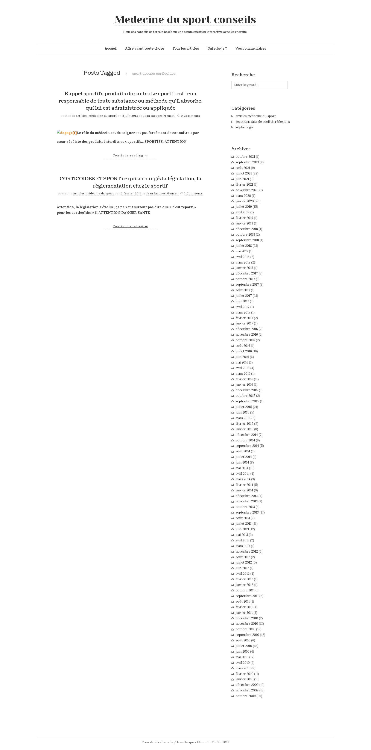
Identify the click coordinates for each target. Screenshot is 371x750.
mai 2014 (242, 468)
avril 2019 (242, 212)
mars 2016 (243, 374)
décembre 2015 (247, 390)
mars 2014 (243, 479)
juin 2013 (242, 529)
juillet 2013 (244, 524)
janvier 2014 (244, 490)
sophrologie (245, 127)
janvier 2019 (244, 223)
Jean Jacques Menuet (159, 116)
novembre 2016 (247, 334)
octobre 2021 (245, 157)
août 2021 (243, 168)
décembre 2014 (247, 435)
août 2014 (243, 451)
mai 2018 (242, 251)
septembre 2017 (247, 284)
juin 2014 (242, 462)
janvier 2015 (244, 429)
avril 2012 (242, 574)
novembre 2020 (247, 190)
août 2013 (243, 518)
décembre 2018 (247, 229)
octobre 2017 (245, 279)
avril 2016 (242, 368)
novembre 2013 (247, 501)
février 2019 (244, 218)
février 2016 (244, 379)
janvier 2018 (244, 268)
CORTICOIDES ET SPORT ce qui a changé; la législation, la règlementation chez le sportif (130, 182)
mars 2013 (243, 546)
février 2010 (244, 674)
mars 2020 (243, 196)
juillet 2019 (244, 207)
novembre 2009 (247, 690)
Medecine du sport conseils (185, 20)
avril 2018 (242, 257)
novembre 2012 (247, 551)
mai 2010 (242, 657)
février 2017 (244, 318)
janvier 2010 (244, 679)
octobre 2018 (245, 234)
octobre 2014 (245, 440)
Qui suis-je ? (217, 48)
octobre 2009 (246, 696)
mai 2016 (242, 362)
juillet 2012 (244, 562)
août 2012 (243, 557)
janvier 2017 (244, 323)
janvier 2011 (244, 613)
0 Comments (190, 116)
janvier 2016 (244, 384)
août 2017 (243, 290)
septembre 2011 (247, 596)
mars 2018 (243, 262)
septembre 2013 (247, 512)
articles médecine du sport (96, 116)
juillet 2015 (244, 407)
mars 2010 (243, 668)
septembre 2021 (247, 162)
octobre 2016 (245, 340)
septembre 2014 (247, 446)
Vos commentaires (251, 48)
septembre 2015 (247, 401)
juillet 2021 (244, 173)
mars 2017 (243, 312)
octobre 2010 (245, 629)
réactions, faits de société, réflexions (263, 122)
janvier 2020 (245, 201)
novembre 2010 (247, 624)
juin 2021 (242, 179)
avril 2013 (242, 540)
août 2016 (243, 346)
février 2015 (244, 424)
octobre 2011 (245, 590)
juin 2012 (242, 568)
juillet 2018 (244, 246)
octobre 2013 (245, 507)
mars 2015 (243, 418)
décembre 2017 (247, 273)
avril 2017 (242, 307)
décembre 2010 (247, 618)
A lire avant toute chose (144, 48)
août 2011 (243, 601)
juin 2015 (242, 412)
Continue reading (130, 155)
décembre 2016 (247, 329)
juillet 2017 (244, 296)
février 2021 (244, 184)
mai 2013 (242, 535)
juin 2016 (242, 357)
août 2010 (243, 640)
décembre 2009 (247, 685)
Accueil (111, 48)
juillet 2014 (244, 457)
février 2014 (244, 485)
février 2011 (244, 607)
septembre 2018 (247, 240)
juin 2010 (242, 651)
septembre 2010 (247, 635)
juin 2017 (242, 301)
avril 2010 (243, 663)
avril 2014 (242, 474)
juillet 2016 (244, 351)
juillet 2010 (244, 646)
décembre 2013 (247, 496)
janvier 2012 (244, 585)
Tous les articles (186, 48)
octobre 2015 (245, 396)
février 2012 (244, 579)
